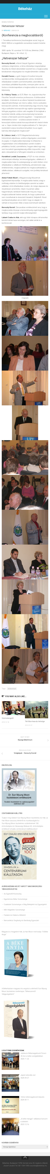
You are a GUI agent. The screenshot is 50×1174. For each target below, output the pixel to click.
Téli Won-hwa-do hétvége (35, 721)
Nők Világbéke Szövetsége (14, 910)
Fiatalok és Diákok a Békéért (15, 915)
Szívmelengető (7, 718)
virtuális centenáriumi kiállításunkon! (23, 829)
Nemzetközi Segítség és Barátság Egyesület (21, 920)
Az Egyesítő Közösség (12, 894)
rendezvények (8, 22)
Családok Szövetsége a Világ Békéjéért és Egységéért (25, 904)
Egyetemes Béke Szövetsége (15, 899)
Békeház (25, 8)
